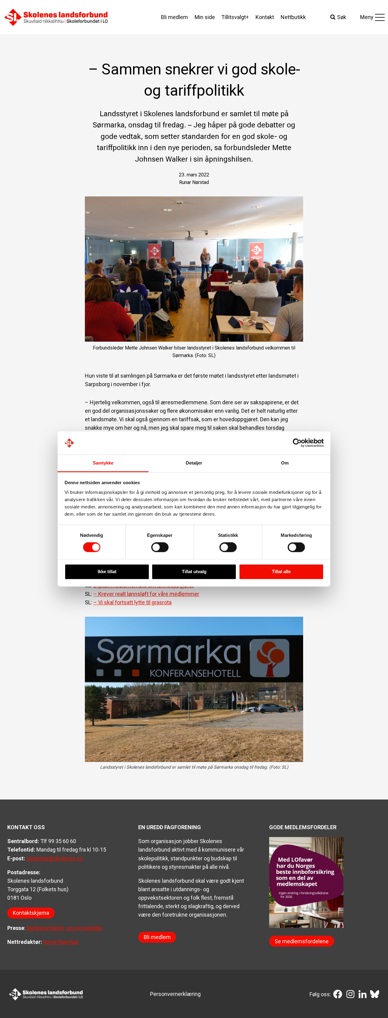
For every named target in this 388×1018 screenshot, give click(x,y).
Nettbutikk (293, 17)
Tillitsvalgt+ (235, 17)
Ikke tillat (107, 571)
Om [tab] (285, 462)
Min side (205, 17)
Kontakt (265, 17)
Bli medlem (174, 17)
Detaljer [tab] (194, 462)
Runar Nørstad (60, 942)
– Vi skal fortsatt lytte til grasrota (132, 602)
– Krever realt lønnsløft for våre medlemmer (146, 594)
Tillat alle (281, 571)
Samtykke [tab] (103, 462)
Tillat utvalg (194, 571)
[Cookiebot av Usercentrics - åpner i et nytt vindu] (297, 443)
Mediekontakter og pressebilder (65, 928)
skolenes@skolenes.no (54, 858)
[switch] (160, 547)
